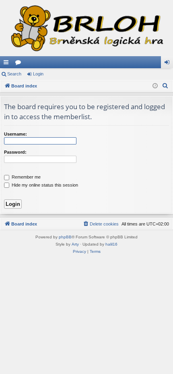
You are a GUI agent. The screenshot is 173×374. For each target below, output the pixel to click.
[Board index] (86, 28)
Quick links (7, 63)
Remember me (25, 177)
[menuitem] (165, 85)
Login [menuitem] (168, 63)
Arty (75, 244)
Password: (15, 152)
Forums (19, 63)
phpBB (65, 237)
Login (38, 73)
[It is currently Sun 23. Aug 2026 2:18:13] (155, 86)
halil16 (111, 244)
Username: (15, 134)
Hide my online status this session (44, 185)
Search (14, 73)
